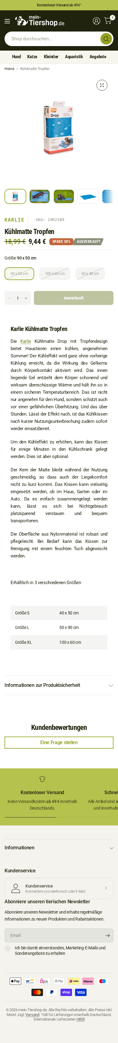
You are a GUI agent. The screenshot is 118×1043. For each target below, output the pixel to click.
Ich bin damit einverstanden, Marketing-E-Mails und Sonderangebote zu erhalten (60, 950)
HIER (81, 1019)
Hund (16, 56)
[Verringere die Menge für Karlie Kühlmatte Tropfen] (9, 298)
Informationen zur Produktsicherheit (42, 685)
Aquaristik (74, 56)
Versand (32, 1014)
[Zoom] (102, 85)
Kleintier (51, 56)
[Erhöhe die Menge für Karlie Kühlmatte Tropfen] (26, 298)
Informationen (19, 848)
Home (9, 69)
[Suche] (106, 39)
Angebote (98, 56)
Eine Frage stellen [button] (58, 742)
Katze (32, 56)
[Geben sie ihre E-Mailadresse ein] (107, 935)
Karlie (15, 220)
